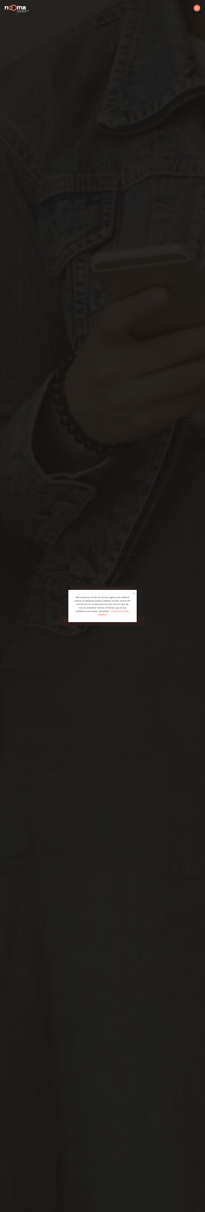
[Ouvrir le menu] (197, 8)
